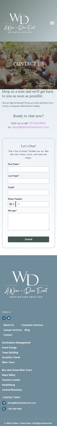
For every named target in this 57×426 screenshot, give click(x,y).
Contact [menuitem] (7, 334)
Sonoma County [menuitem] (11, 379)
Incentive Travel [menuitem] (11, 357)
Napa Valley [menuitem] (8, 374)
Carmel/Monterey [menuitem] (12, 389)
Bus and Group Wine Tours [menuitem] (17, 370)
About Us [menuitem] (8, 325)
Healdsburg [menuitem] (8, 384)
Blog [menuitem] (27, 330)
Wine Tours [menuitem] (8, 362)
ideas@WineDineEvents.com (30, 127)
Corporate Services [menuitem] (32, 325)
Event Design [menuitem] (9, 347)
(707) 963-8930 (15, 408)
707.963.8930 (37, 123)
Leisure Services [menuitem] (12, 330)
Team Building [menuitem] (10, 352)
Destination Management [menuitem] (16, 342)
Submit (28, 239)
